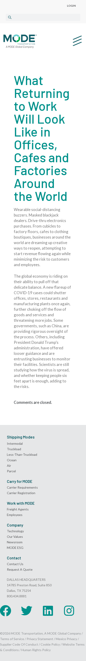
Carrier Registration (21, 493)
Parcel (11, 471)
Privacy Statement (40, 639)
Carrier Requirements (22, 487)
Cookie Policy (50, 644)
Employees (14, 515)
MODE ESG (15, 548)
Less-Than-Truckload (22, 454)
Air (9, 465)
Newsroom (14, 542)
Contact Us (15, 564)
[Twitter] (26, 610)
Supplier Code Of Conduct (19, 644)
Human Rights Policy (36, 650)
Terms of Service (12, 639)
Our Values (15, 536)
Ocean (12, 460)
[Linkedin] (48, 610)
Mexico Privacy (66, 639)
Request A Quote (20, 569)
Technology (15, 531)
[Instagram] (69, 610)
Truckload (14, 449)
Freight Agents (18, 509)
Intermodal (15, 443)
